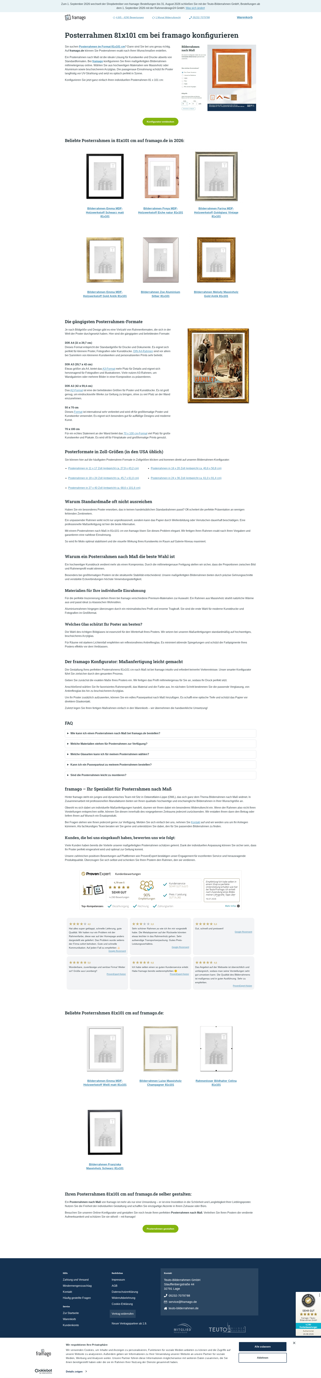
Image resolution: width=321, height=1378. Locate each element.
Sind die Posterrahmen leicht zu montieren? (98, 775)
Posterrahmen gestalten (160, 1228)
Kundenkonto (71, 1325)
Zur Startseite (71, 1313)
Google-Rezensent (117, 951)
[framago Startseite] (75, 17)
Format (78, 411)
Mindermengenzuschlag (77, 1285)
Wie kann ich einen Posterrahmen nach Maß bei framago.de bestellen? (115, 733)
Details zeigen (74, 1371)
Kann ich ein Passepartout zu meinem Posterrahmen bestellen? (111, 764)
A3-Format (108, 368)
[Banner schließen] (294, 1343)
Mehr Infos (230, 906)
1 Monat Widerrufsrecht (168, 17)
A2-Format (76, 390)
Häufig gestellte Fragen (77, 1297)
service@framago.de (183, 1302)
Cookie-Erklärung (122, 1304)
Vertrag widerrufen (123, 1313)
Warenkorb (246, 17)
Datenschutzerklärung (125, 1291)
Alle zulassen (262, 1346)
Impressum (118, 1279)
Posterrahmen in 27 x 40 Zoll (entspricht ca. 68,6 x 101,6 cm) (104, 487)
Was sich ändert (195, 8)
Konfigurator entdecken (160, 121)
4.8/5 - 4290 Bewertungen (130, 17)
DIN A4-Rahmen (143, 351)
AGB (114, 1285)
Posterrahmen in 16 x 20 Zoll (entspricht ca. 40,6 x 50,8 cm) (186, 468)
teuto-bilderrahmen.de (184, 1308)
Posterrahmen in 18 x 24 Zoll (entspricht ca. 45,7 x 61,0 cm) (103, 478)
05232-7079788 (201, 17)
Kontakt (195, 822)
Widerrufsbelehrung (123, 1297)
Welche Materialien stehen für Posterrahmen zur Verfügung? (108, 743)
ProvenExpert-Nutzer (116, 974)
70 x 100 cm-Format (135, 433)
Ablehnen (262, 1357)
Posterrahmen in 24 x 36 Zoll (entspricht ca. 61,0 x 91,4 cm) (186, 478)
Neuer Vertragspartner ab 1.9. (129, 1323)
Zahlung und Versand (76, 1279)
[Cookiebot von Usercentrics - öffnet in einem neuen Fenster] (43, 1371)
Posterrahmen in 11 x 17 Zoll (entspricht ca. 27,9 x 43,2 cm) (103, 468)
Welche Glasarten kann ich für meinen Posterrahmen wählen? (109, 754)
